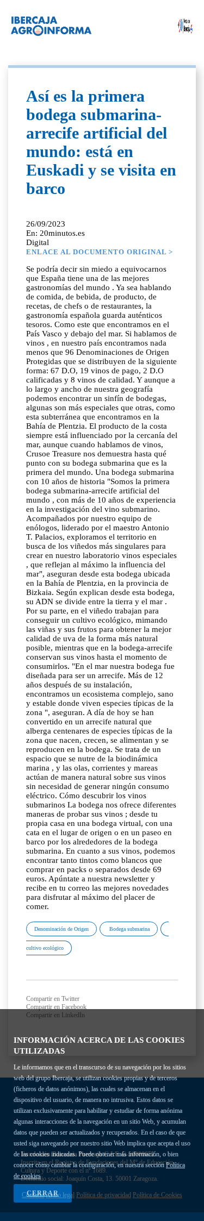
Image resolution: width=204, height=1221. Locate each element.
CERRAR (43, 1193)
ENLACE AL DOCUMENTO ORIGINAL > (99, 252)
